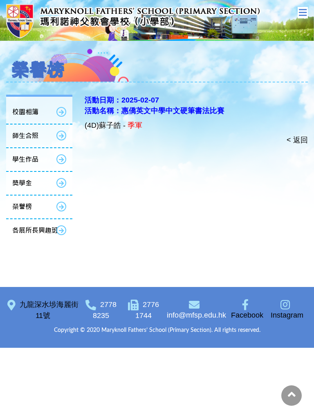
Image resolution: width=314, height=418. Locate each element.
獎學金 (22, 183)
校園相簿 (25, 112)
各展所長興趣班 (35, 230)
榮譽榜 (22, 206)
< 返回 (297, 140)
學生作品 (25, 159)
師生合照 (25, 135)
